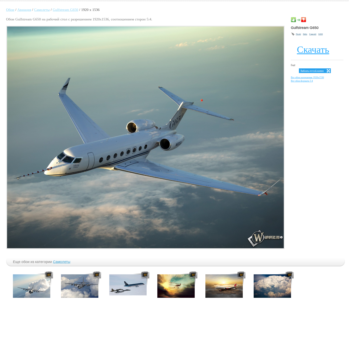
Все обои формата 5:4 (302, 81)
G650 (320, 34)
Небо (305, 34)
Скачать (313, 49)
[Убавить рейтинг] (303, 19)
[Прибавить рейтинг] (293, 19)
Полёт (298, 34)
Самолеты (61, 262)
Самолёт (312, 34)
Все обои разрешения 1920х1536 (307, 77)
